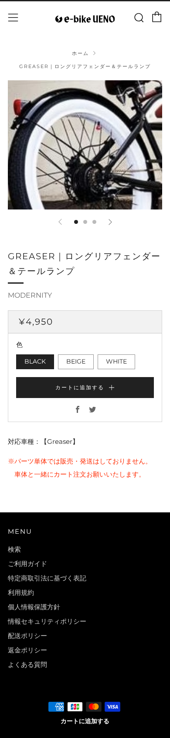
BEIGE (75, 361)
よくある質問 (27, 664)
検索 (14, 549)
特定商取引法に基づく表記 (47, 578)
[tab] (76, 222)
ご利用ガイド (27, 564)
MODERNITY (30, 295)
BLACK (35, 361)
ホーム (80, 53)
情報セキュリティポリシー (47, 621)
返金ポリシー (27, 650)
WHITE (116, 361)
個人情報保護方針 (34, 607)
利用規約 (21, 592)
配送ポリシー (27, 636)
